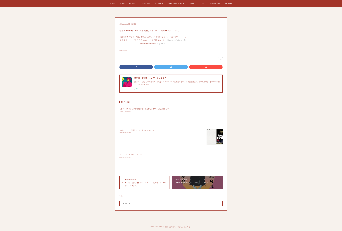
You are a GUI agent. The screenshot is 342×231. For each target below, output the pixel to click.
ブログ (202, 3)
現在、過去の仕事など (176, 3)
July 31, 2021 (162, 43)
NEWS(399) (123, 50)
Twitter (192, 3)
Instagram (228, 3)
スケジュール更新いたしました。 (131, 154)
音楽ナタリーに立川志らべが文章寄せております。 (137, 130)
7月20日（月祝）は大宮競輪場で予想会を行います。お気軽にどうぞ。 (144, 108)
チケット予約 (215, 3)
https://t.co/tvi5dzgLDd (176, 40)
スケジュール (145, 3)
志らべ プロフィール (127, 3)
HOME (112, 3)
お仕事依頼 (159, 3)
